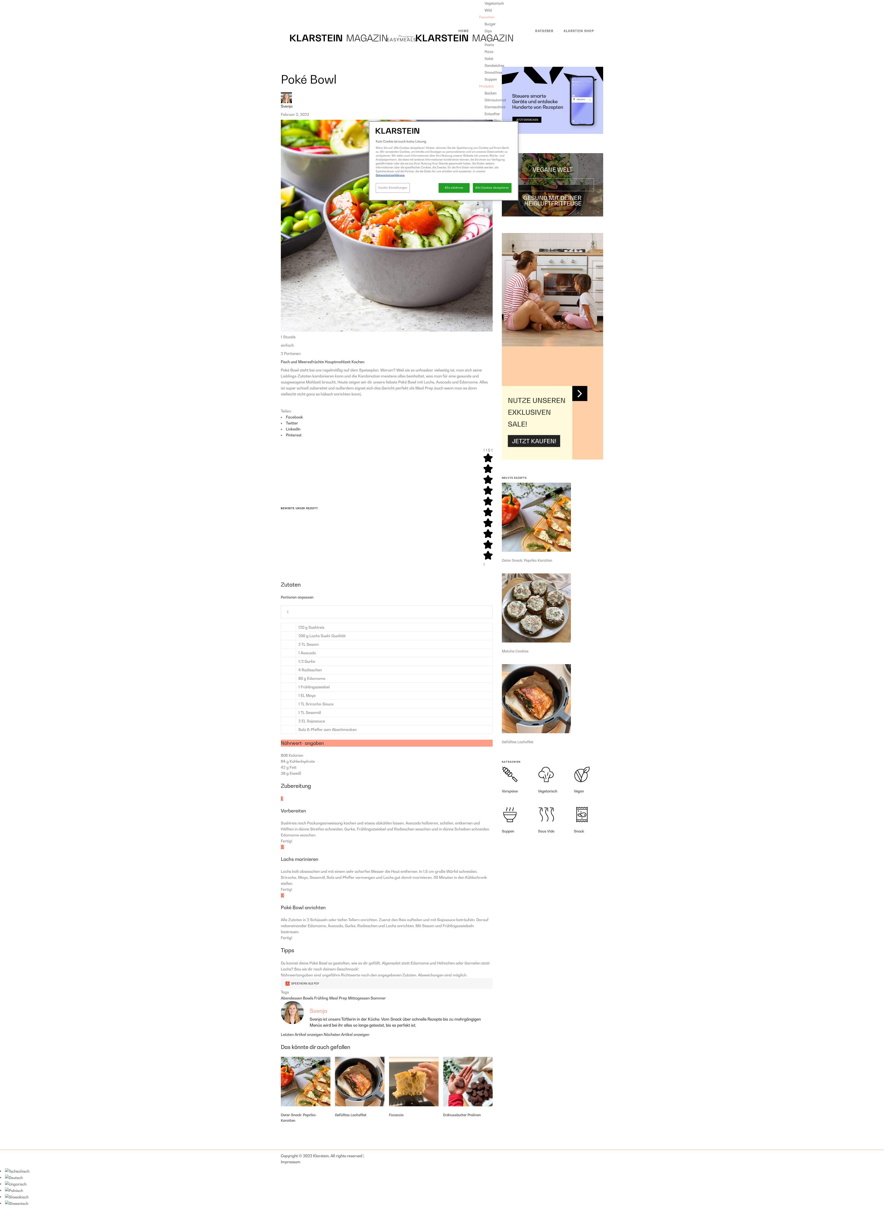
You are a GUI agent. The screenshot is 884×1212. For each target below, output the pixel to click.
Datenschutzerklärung (390, 175)
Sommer (378, 998)
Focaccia (396, 1115)
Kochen (358, 361)
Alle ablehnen (454, 187)
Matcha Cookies (515, 651)
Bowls (308, 998)
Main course (295, 10)
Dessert (291, 17)
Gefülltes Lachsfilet (350, 1115)
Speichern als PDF (305, 983)
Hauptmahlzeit (338, 361)
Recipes (288, 3)
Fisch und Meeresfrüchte (303, 361)
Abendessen (292, 998)
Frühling (321, 998)
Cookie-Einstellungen (392, 187)
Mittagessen (359, 998)
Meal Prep (338, 998)
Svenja (287, 106)
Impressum (290, 1161)
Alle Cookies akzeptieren (492, 187)
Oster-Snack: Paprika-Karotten (527, 560)
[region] (443, 161)
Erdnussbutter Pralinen (462, 1115)
